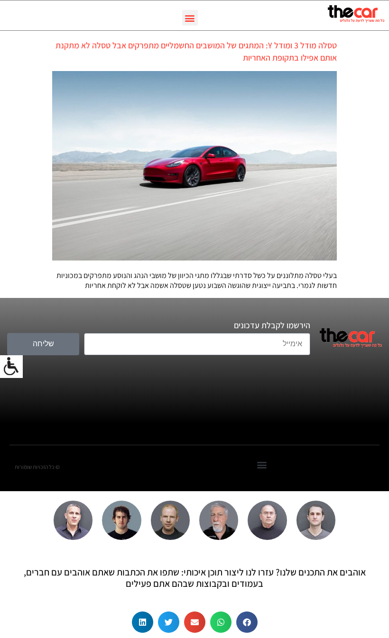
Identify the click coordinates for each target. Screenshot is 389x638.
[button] (190, 18)
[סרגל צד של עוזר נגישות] (11, 366)
